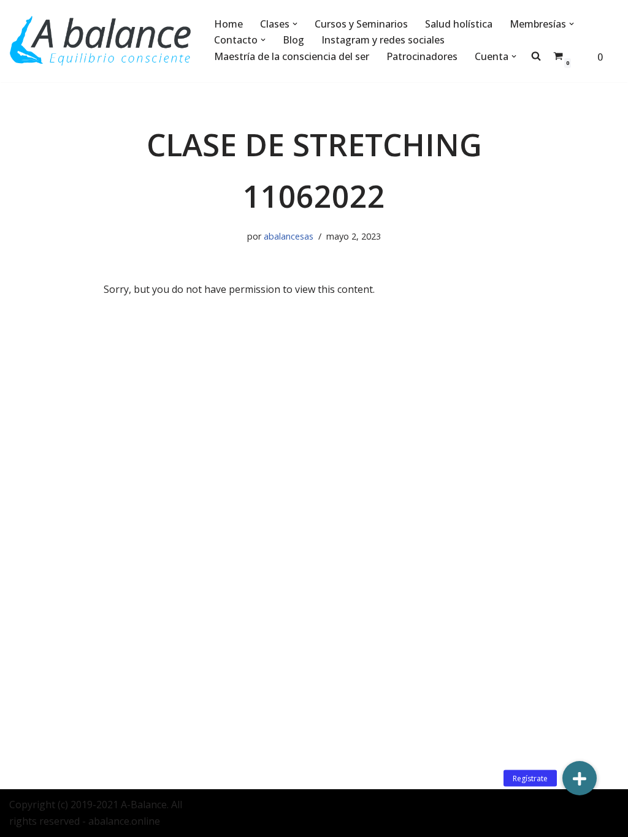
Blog (293, 40)
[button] (295, 23)
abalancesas (288, 236)
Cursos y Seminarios (361, 24)
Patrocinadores (422, 56)
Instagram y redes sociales (383, 40)
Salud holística (458, 24)
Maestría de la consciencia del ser (291, 56)
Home (228, 24)
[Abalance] (101, 41)
